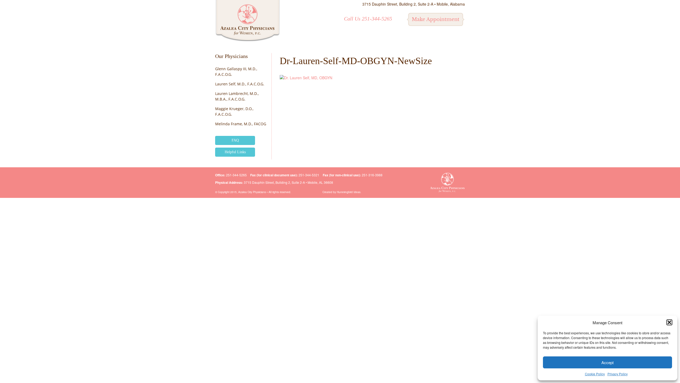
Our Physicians (231, 56)
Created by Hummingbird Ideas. (341, 192)
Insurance (393, 38)
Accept (607, 362)
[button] (669, 322)
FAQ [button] (235, 140)
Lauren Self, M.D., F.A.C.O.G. (239, 83)
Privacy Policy (617, 374)
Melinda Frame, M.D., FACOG (240, 123)
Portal (364, 38)
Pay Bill (423, 38)
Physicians (307, 38)
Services (338, 38)
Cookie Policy (595, 374)
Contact (450, 38)
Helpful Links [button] (235, 152)
